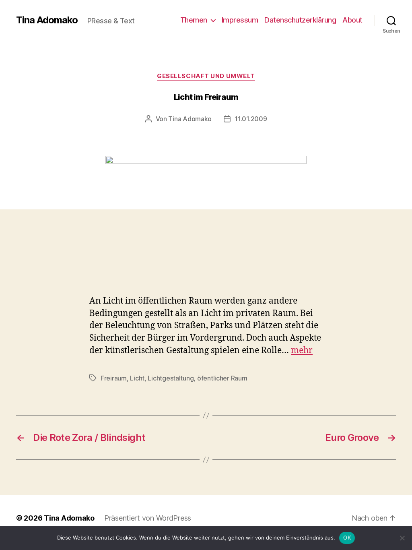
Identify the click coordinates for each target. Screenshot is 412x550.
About (352, 20)
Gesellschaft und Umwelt (206, 76)
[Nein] (402, 538)
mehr (302, 350)
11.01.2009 (251, 119)
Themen (193, 20)
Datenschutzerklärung (300, 20)
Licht (137, 378)
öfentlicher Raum (222, 378)
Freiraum (114, 378)
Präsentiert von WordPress (147, 518)
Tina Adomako (47, 20)
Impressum (240, 20)
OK (347, 537)
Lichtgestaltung (171, 378)
